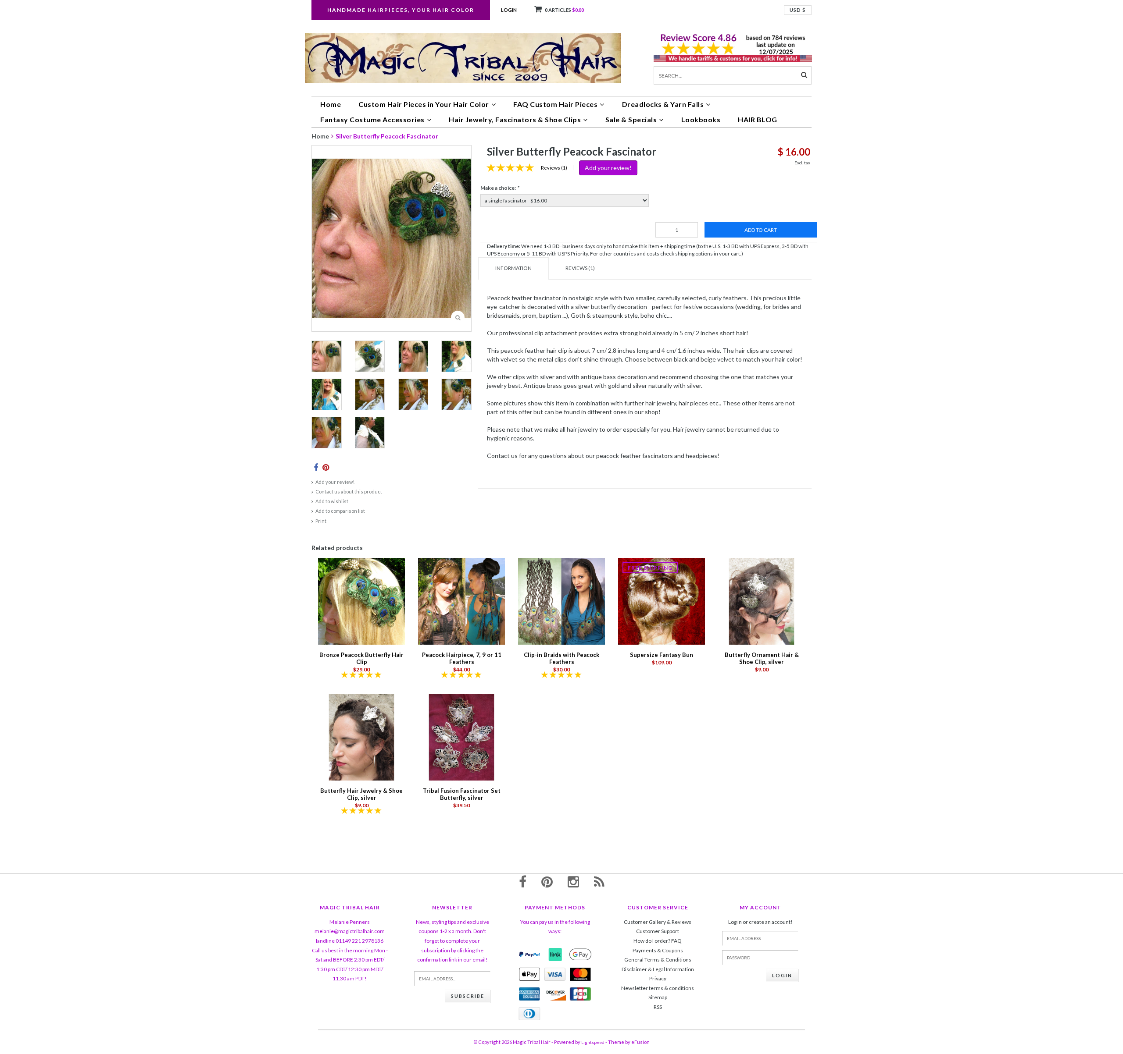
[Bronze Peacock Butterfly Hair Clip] (361, 600)
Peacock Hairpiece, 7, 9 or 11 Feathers (461, 658)
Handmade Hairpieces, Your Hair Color (400, 10)
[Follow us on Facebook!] (522, 881)
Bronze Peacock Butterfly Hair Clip (361, 658)
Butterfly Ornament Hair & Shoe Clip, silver (762, 658)
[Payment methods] (529, 954)
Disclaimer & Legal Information (658, 969)
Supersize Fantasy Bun (661, 654)
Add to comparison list (340, 511)
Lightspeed (592, 1042)
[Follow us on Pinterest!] (547, 881)
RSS (658, 1007)
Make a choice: (499, 188)
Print (320, 521)
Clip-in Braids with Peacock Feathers (561, 658)
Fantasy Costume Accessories (372, 119)
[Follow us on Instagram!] (573, 881)
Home (330, 104)
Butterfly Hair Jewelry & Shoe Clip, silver (361, 794)
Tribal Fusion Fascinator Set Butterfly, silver (462, 794)
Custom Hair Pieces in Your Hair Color (423, 104)
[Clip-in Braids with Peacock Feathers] (561, 600)
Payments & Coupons (658, 950)
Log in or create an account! (760, 922)
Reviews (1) (554, 167)
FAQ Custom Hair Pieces (555, 104)
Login (509, 10)
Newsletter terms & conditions (657, 988)
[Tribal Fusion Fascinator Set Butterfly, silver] (461, 736)
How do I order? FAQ (657, 940)
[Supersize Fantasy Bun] (661, 600)
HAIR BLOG (757, 119)
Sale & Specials (631, 119)
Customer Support (657, 931)
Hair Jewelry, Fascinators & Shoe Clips (515, 119)
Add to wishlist (331, 501)
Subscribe (467, 996)
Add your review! (334, 482)
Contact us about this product (348, 491)
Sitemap (657, 997)
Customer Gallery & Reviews (657, 922)
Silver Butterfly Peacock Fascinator (387, 136)
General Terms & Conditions (657, 959)
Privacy (657, 978)
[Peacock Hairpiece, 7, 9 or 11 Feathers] (461, 600)
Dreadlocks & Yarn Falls (663, 104)
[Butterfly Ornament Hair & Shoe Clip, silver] (761, 600)
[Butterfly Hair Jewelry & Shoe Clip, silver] (361, 736)
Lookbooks (701, 119)
